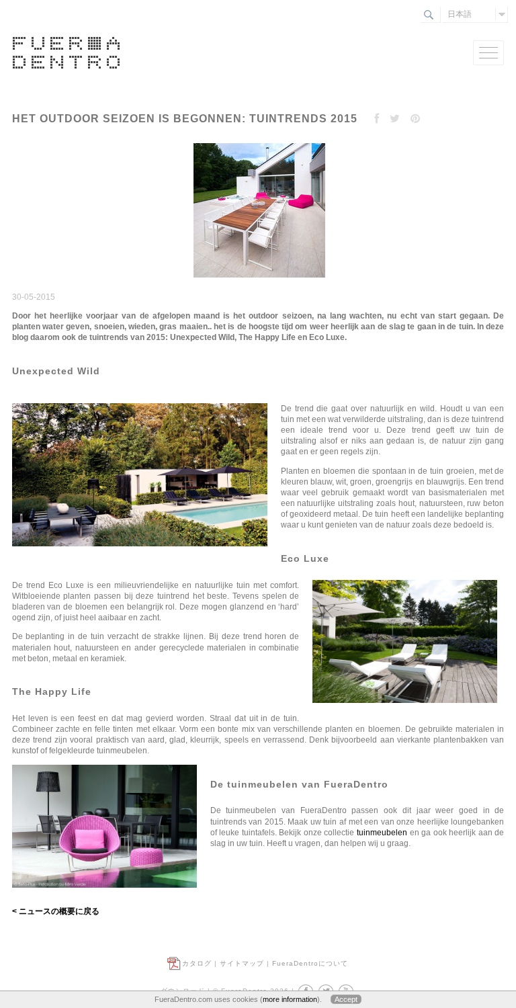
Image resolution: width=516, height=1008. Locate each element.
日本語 (459, 14)
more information (290, 999)
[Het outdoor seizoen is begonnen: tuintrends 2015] (257, 278)
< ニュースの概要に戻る (55, 911)
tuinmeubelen (382, 832)
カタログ (197, 963)
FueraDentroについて (310, 963)
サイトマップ (242, 963)
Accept (346, 999)
